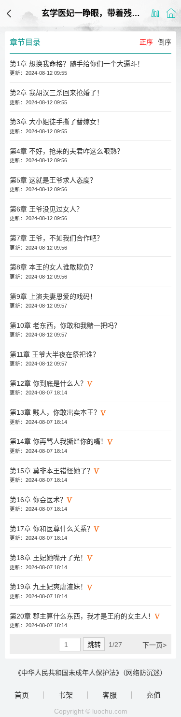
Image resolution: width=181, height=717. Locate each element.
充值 (153, 695)
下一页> (154, 645)
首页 (21, 695)
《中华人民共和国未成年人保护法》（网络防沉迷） (90, 672)
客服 (109, 695)
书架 (65, 695)
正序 (146, 42)
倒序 (164, 42)
